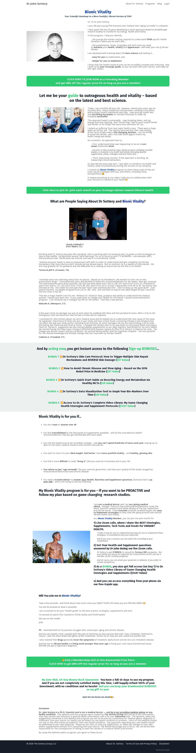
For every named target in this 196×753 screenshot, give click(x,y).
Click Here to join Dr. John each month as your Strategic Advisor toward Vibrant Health (98, 190)
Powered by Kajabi (162, 750)
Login (166, 3)
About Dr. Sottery (134, 4)
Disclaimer (164, 744)
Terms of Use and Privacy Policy (141, 744)
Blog (159, 4)
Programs (150, 4)
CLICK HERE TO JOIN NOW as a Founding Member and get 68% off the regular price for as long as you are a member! (98, 81)
